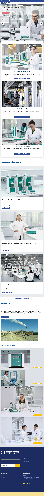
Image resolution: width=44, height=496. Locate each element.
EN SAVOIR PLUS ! (5, 250)
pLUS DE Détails (37, 367)
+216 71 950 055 (13, 0)
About (25, 493)
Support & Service (3, 479)
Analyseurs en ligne (26, 461)
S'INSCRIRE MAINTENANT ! (6, 292)
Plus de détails (37, 383)
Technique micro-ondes (26, 460)
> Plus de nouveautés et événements (22, 298)
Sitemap (28, 493)
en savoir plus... (6, 12)
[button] (31, 3)
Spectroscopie (25, 458)
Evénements (3, 477)
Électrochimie (25, 456)
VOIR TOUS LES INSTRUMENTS (22, 78)
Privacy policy (35, 493)
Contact (38, 493)
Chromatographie (25, 454)
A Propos (2, 475)
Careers (31, 493)
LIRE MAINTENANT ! (5, 207)
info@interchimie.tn (5, 0)
